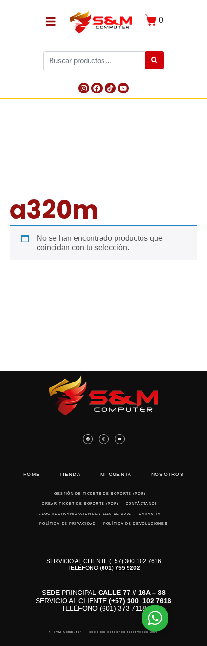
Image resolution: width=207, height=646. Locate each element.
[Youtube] (123, 88)
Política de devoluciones (136, 523)
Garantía (150, 513)
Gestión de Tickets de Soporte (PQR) (100, 493)
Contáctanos (141, 503)
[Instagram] (83, 88)
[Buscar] (154, 60)
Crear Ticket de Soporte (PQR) (80, 503)
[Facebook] (96, 88)
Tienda (70, 474)
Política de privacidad (67, 523)
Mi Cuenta (116, 474)
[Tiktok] (110, 88)
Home (31, 474)
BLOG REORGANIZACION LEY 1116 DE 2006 (85, 513)
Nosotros (167, 474)
